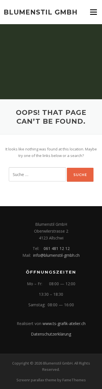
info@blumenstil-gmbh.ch (56, 255)
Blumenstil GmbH (41, 12)
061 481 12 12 (57, 248)
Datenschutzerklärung (51, 334)
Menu (93, 12)
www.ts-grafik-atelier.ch (64, 323)
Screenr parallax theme (36, 379)
